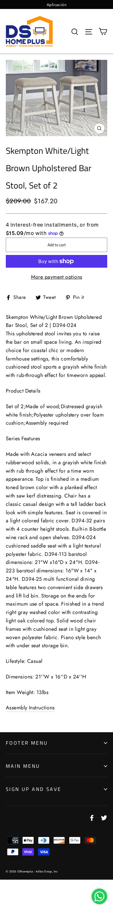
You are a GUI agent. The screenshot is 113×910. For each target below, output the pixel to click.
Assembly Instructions (30, 707)
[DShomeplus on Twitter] (104, 817)
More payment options (56, 277)
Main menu (23, 766)
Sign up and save (33, 789)
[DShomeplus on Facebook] (92, 817)
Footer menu (27, 743)
